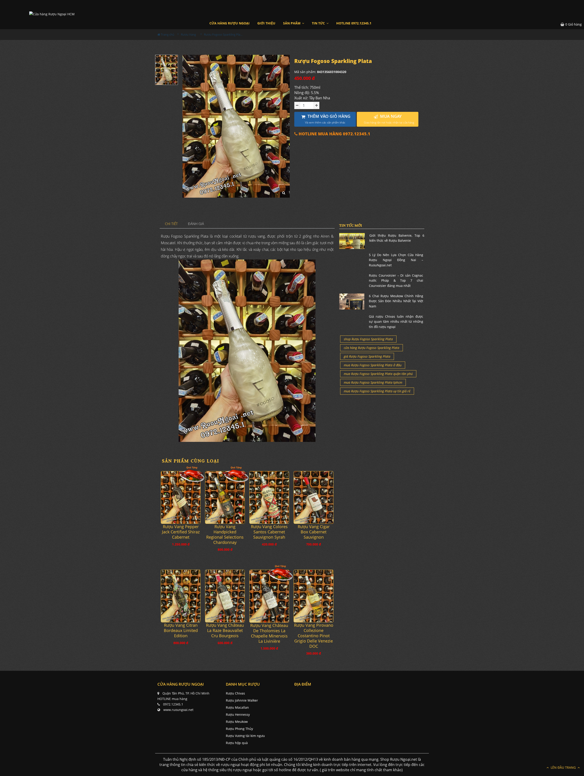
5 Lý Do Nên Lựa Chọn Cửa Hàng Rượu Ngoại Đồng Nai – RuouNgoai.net (396, 260)
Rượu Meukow (237, 721)
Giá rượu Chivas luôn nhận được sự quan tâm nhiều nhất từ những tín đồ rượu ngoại (396, 321)
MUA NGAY (389, 119)
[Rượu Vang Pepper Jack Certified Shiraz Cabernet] (181, 497)
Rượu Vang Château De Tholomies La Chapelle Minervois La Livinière (269, 633)
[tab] (171, 224)
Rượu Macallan (237, 707)
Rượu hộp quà (237, 743)
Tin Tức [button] (319, 23)
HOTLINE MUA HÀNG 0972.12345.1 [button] (333, 133)
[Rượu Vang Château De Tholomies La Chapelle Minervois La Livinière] (269, 596)
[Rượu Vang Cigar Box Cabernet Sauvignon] (313, 497)
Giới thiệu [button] (266, 23)
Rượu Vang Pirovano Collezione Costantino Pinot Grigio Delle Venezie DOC (313, 636)
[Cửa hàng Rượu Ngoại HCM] (52, 14)
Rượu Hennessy (238, 714)
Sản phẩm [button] (292, 23)
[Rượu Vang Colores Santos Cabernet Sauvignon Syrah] (269, 497)
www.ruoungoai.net (178, 710)
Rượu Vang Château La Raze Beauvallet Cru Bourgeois (225, 630)
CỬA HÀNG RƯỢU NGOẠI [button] (229, 23)
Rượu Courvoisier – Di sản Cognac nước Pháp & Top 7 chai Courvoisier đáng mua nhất (396, 280)
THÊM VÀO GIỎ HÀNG (328, 119)
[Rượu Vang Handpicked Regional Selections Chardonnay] (225, 497)
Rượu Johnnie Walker (242, 700)
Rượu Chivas (235, 693)
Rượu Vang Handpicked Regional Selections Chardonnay (225, 534)
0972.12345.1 (173, 704)
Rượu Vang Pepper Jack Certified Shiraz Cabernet (181, 532)
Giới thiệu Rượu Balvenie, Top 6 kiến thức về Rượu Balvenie (396, 238)
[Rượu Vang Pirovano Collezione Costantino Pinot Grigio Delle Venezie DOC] (313, 596)
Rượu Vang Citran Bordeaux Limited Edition (181, 630)
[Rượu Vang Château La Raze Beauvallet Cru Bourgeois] (225, 596)
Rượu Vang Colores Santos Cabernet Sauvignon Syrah (269, 532)
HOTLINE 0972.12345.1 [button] (353, 23)
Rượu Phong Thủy (239, 728)
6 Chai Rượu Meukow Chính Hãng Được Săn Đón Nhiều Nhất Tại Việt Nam (396, 301)
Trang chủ (167, 34)
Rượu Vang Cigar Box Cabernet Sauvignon (314, 532)
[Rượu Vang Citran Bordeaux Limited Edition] (181, 596)
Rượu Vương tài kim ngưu (245, 736)
